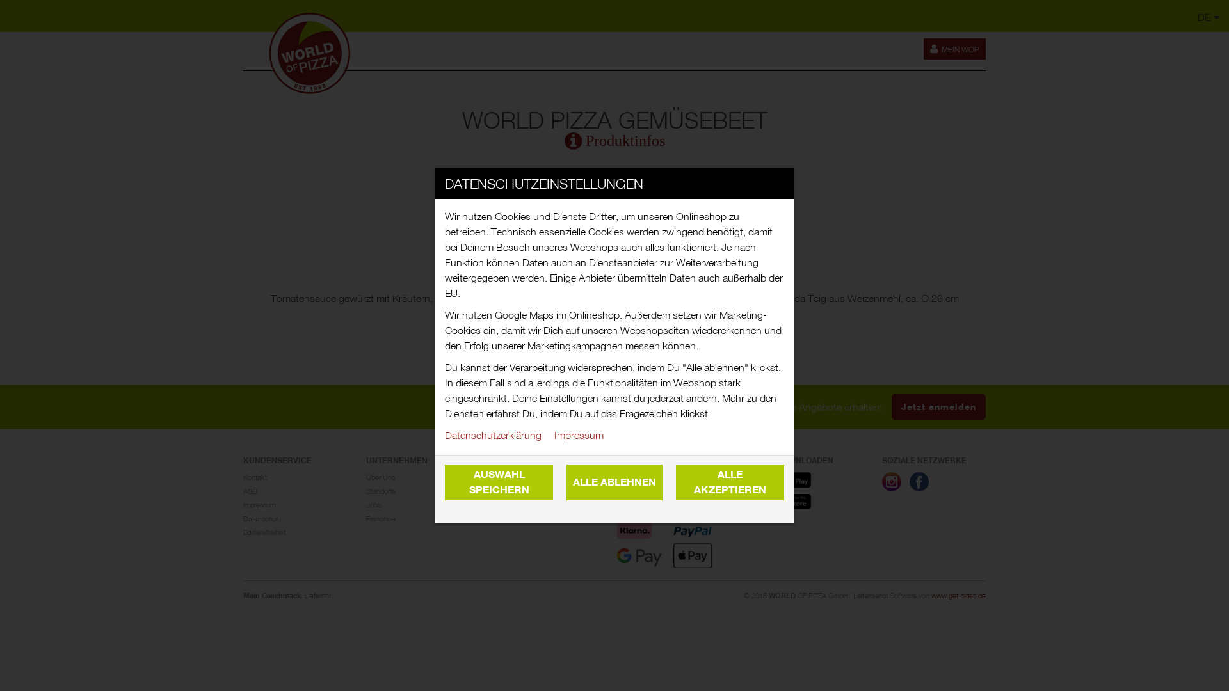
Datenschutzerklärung (493, 435)
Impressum (579, 435)
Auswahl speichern (499, 482)
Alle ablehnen (614, 482)
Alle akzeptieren (730, 482)
